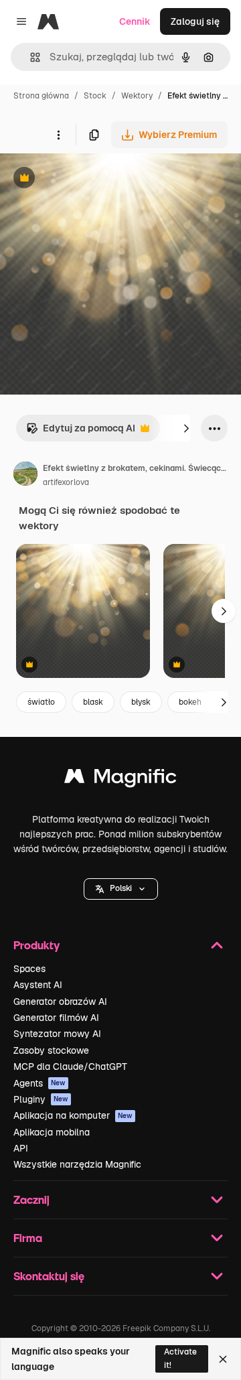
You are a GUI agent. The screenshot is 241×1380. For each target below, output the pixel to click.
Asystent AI (37, 985)
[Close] (223, 1359)
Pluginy (40, 1099)
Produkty (36, 945)
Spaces (29, 969)
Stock (95, 95)
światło (41, 702)
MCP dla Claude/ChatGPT (70, 1066)
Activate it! (180, 1358)
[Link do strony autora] (25, 476)
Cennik (135, 21)
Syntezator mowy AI (57, 1034)
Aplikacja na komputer (73, 1115)
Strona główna (41, 95)
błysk (141, 702)
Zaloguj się (195, 21)
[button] (121, 889)
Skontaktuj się (48, 1276)
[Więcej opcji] (58, 134)
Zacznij (31, 1199)
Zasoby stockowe (51, 1050)
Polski (121, 888)
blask (93, 702)
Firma (27, 1238)
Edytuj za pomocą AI (80, 431)
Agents (39, 1083)
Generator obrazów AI (60, 1001)
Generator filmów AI (56, 1018)
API (20, 1148)
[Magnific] (120, 779)
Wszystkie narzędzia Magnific (77, 1164)
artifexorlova (66, 482)
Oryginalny (92, 179)
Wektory (137, 95)
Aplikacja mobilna (51, 1132)
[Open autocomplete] (29, 57)
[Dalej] (186, 428)
